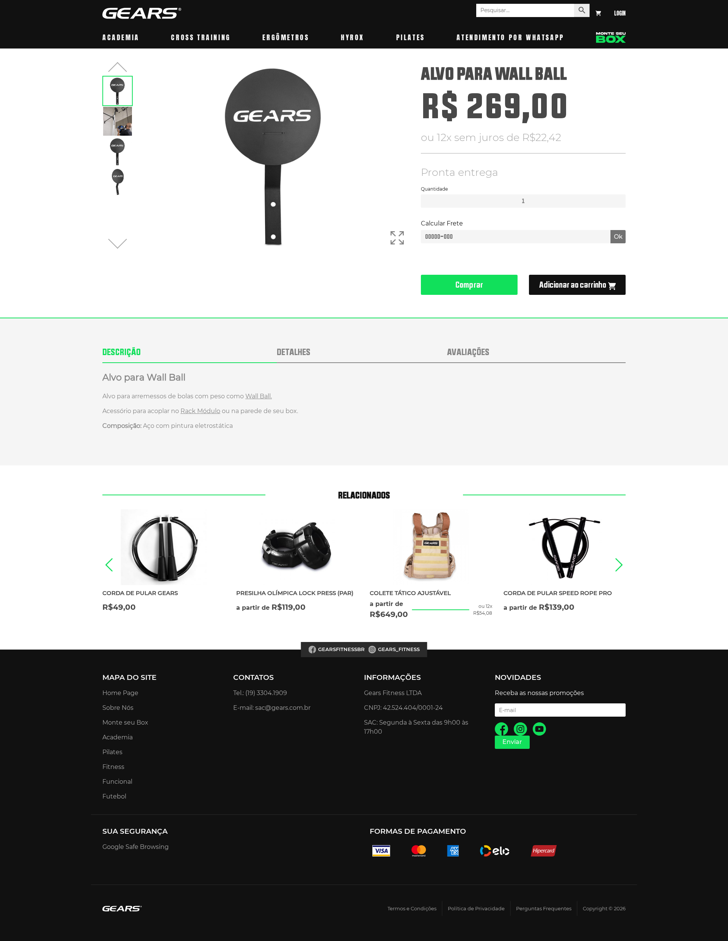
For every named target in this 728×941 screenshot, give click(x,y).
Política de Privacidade (476, 908)
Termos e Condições (412, 908)
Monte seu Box (125, 722)
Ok (618, 236)
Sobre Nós (117, 707)
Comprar (469, 285)
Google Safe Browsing (135, 846)
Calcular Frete (442, 223)
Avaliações (468, 351)
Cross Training (201, 37)
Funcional (117, 781)
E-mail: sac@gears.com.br (272, 707)
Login (620, 13)
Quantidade (434, 189)
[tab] (189, 356)
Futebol (114, 796)
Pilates (410, 37)
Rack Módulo (200, 411)
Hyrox (352, 37)
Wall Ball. (258, 396)
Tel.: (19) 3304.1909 (260, 693)
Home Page (120, 693)
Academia (121, 37)
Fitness (113, 766)
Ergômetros (285, 37)
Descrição (121, 351)
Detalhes (294, 351)
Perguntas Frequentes (543, 908)
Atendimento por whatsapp (510, 37)
